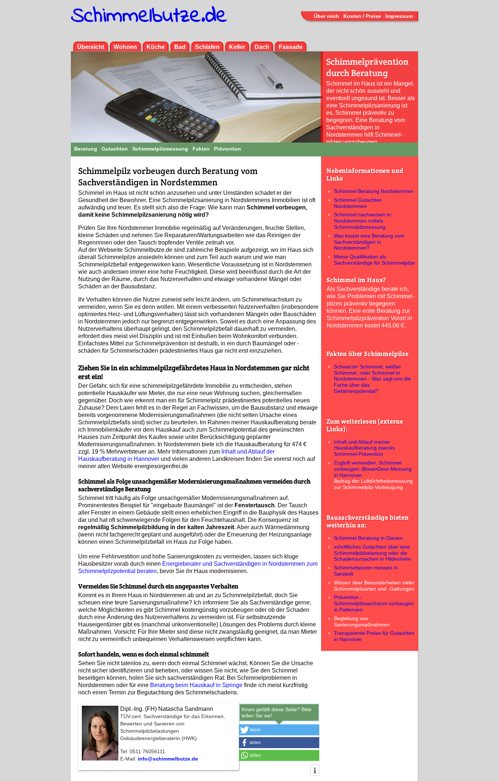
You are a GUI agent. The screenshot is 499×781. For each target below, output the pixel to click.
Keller (237, 47)
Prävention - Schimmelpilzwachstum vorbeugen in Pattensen (374, 603)
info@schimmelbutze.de (168, 759)
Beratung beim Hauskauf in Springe (196, 685)
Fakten (201, 149)
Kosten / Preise (362, 16)
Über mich (326, 16)
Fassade (290, 47)
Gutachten (115, 149)
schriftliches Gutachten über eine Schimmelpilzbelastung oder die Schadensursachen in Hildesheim (372, 553)
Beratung (85, 149)
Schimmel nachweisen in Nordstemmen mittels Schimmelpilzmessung (362, 221)
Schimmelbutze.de (149, 16)
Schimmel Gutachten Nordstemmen (358, 203)
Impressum (399, 16)
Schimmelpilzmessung (160, 149)
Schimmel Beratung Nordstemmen (374, 191)
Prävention (227, 149)
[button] (279, 729)
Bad (180, 47)
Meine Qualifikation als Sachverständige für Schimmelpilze (374, 260)
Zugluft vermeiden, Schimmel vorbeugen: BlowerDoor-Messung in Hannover (373, 469)
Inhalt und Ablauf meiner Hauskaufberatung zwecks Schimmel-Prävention (364, 448)
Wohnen (125, 47)
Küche (155, 47)
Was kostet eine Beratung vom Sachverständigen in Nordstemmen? (369, 242)
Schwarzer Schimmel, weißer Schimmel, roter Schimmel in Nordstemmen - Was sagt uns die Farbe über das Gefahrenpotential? (372, 379)
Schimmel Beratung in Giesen (368, 538)
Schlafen (207, 47)
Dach (262, 47)
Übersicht (90, 47)
